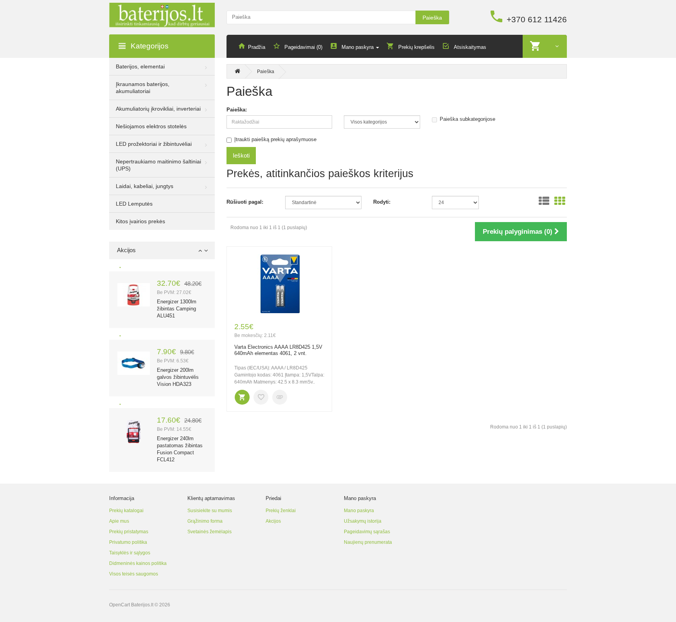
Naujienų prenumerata (368, 542)
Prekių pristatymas (128, 531)
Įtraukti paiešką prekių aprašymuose (275, 139)
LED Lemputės (134, 204)
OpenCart (119, 605)
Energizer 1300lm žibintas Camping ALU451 (176, 309)
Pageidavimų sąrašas (367, 531)
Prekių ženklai (281, 510)
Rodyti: (381, 202)
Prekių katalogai (126, 510)
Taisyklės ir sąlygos (129, 553)
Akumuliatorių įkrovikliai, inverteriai (158, 109)
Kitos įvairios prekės (140, 221)
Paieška (432, 17)
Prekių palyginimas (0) (518, 231)
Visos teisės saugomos (133, 574)
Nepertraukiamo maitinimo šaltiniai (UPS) (158, 165)
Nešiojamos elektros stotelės (151, 126)
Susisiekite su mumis (209, 510)
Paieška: (237, 110)
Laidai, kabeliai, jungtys (144, 186)
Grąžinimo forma (205, 521)
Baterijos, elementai (140, 66)
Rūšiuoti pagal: (245, 202)
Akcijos (273, 521)
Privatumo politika (128, 542)
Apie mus (119, 521)
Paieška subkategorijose (467, 119)
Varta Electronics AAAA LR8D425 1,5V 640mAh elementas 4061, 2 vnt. (278, 350)
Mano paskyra (359, 510)
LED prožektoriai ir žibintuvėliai (154, 144)
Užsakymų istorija (362, 521)
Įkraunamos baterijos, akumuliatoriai (142, 87)
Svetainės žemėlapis (209, 531)
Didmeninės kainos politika (138, 563)
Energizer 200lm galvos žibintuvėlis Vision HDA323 (178, 377)
